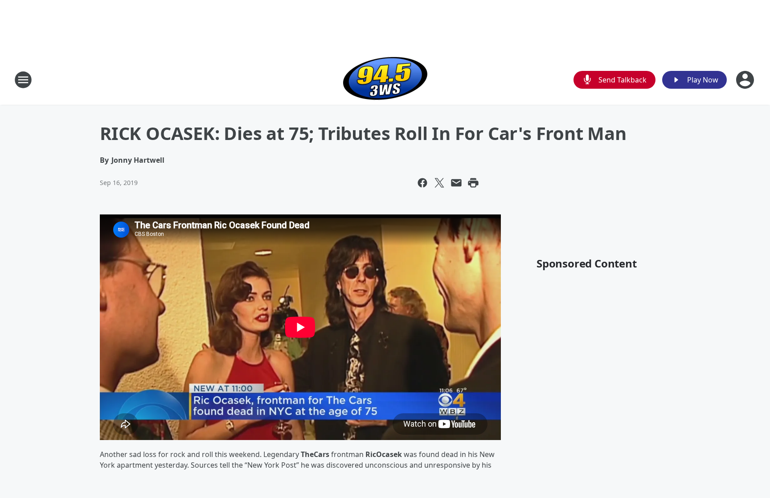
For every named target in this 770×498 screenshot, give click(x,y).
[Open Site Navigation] (23, 80)
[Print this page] (473, 183)
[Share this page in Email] (456, 183)
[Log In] (746, 80)
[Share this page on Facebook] (422, 183)
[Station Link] (385, 79)
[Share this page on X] (439, 183)
